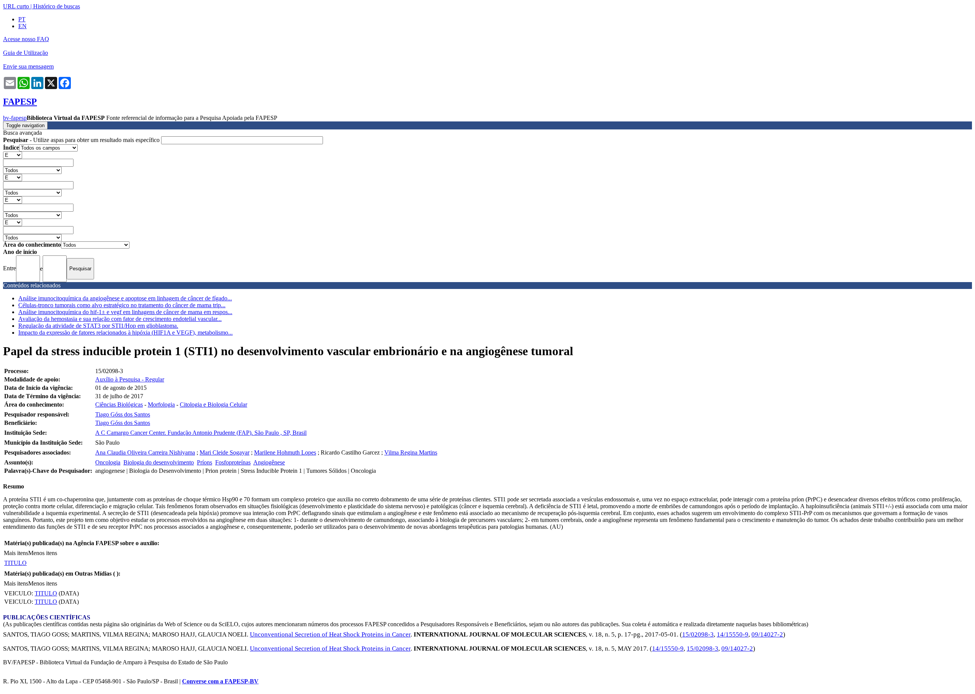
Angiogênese (269, 462)
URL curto (16, 6)
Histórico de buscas (56, 6)
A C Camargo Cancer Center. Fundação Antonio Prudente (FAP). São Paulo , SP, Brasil (201, 432)
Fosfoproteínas (233, 462)
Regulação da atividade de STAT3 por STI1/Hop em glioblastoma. (98, 325)
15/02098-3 (698, 634)
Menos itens (42, 553)
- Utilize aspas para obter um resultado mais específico (82, 140)
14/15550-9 (732, 634)
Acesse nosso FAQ (26, 39)
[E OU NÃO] (12, 155)
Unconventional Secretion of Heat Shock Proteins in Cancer (330, 634)
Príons (204, 462)
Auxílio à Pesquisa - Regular (129, 379)
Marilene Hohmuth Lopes (285, 452)
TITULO (15, 563)
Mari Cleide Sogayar (224, 452)
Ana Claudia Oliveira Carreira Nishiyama (145, 452)
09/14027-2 (767, 634)
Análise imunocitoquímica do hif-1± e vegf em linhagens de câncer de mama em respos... (125, 312)
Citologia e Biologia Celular (213, 404)
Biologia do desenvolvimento (158, 462)
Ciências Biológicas (119, 404)
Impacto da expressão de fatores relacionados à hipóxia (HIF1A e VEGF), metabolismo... (125, 332)
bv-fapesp (15, 118)
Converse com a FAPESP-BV (220, 681)
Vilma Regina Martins (410, 452)
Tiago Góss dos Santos (122, 414)
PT (22, 19)
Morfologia (161, 404)
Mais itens (16, 553)
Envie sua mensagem (28, 66)
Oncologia (107, 462)
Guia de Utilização (25, 52)
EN (22, 26)
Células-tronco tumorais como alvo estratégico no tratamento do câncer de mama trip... (121, 305)
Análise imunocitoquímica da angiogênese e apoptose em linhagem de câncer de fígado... (125, 298)
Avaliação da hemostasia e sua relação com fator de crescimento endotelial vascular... (120, 319)
